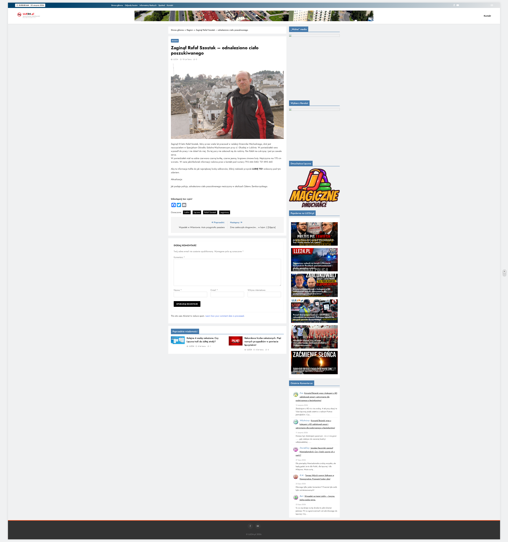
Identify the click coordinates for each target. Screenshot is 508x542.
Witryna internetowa (256, 290)
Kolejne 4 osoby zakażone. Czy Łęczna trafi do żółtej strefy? (202, 339)
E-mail (214, 290)
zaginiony (224, 212)
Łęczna (197, 212)
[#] (254, 16)
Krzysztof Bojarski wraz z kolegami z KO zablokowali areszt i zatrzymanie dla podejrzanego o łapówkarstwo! (316, 397)
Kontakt (170, 5)
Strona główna (117, 5)
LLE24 (175, 59)
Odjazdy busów (131, 5)
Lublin (186, 212)
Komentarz (179, 257)
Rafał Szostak (210, 212)
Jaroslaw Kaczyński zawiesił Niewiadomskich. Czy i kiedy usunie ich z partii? (315, 452)
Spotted (161, 5)
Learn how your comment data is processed (224, 315)
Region (175, 41)
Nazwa (178, 290)
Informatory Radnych (148, 5)
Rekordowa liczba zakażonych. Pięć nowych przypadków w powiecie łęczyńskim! (262, 341)
